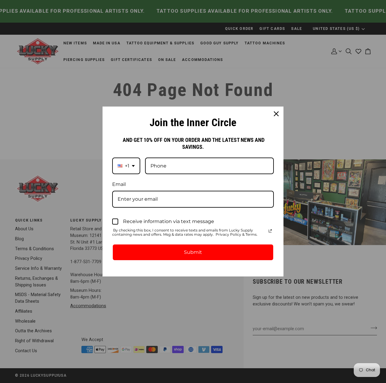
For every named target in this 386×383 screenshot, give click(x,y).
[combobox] (126, 166)
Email (119, 184)
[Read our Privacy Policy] (270, 231)
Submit (193, 252)
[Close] (276, 114)
